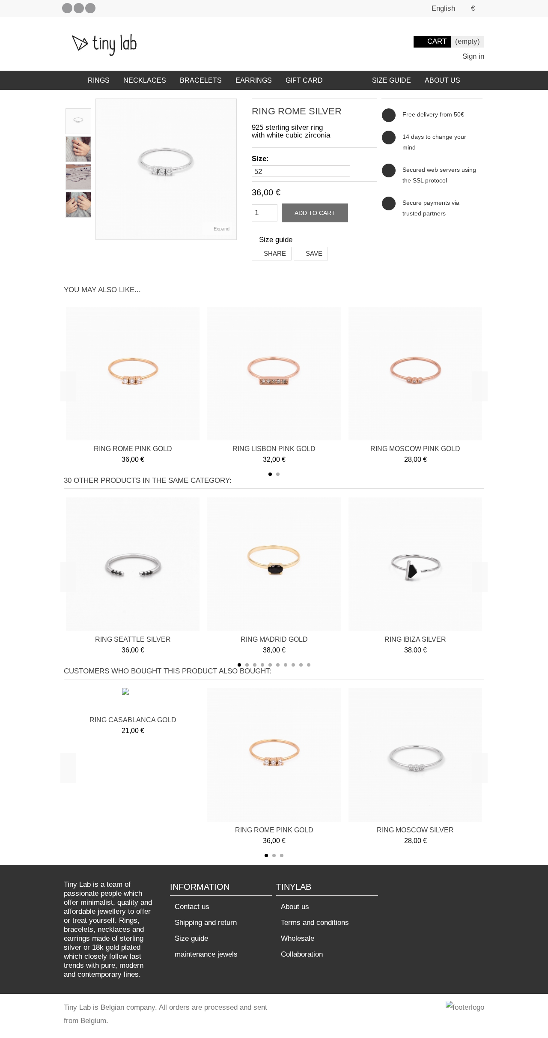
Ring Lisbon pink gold (274, 448)
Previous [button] (68, 386)
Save (313, 253)
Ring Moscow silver (415, 830)
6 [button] (278, 665)
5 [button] (270, 665)
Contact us (192, 907)
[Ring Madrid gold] (274, 564)
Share (274, 253)
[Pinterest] (79, 8)
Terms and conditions (315, 922)
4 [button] (262, 665)
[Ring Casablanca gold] (133, 701)
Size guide (191, 938)
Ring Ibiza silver (415, 639)
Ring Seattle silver (133, 639)
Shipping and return (206, 922)
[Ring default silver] (78, 121)
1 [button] (270, 474)
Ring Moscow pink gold (415, 448)
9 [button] (301, 665)
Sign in (472, 56)
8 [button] (293, 665)
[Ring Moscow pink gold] (415, 373)
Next (232, 169)
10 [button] (308, 665)
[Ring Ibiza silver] (415, 564)
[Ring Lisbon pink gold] (274, 373)
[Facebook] (67, 8)
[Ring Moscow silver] (415, 755)
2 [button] (278, 474)
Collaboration (302, 954)
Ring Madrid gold (274, 639)
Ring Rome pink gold (133, 448)
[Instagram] (90, 8)
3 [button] (254, 665)
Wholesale (297, 938)
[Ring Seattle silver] (133, 564)
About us (295, 907)
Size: (261, 159)
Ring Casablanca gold (132, 720)
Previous (100, 169)
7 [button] (285, 665)
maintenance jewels (206, 954)
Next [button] (480, 386)
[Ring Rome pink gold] (133, 373)
